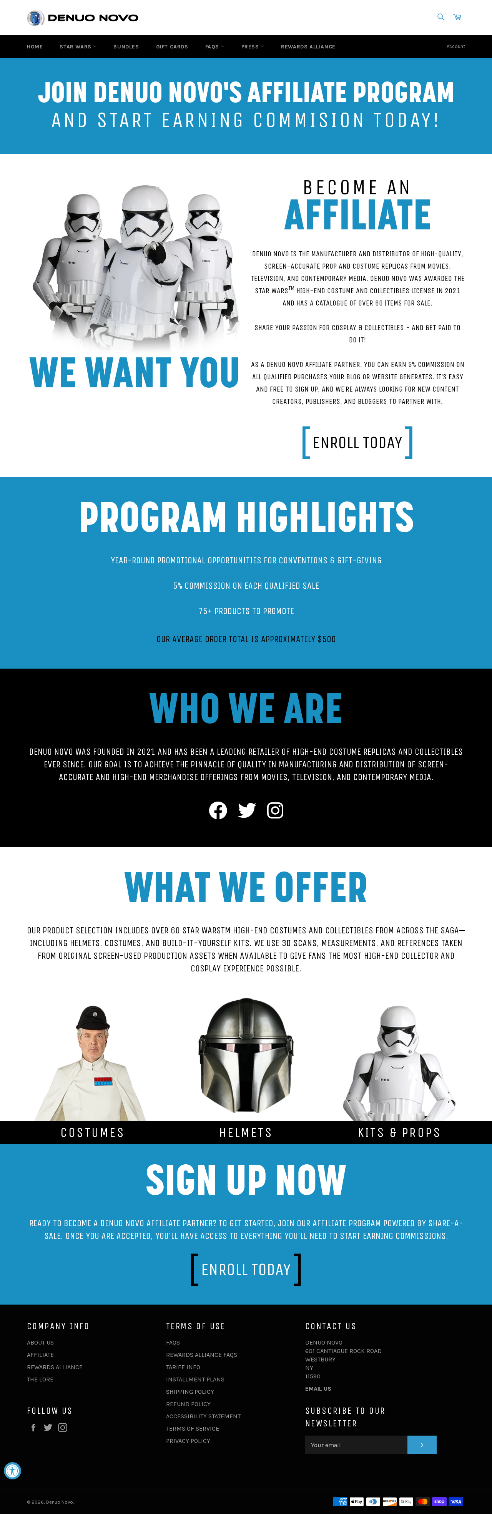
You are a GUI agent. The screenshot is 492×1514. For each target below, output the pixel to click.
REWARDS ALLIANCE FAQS (201, 1354)
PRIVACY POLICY (188, 1440)
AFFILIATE (40, 1354)
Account (456, 46)
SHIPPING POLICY (190, 1391)
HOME (35, 46)
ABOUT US (40, 1342)
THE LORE (40, 1379)
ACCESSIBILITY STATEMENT (203, 1416)
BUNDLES (126, 46)
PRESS (251, 46)
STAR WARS (76, 46)
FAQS (213, 46)
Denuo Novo (59, 1502)
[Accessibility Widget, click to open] (12, 1470)
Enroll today (357, 442)
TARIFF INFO (183, 1367)
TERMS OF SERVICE (192, 1428)
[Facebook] (218, 811)
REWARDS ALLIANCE (308, 46)
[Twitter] (247, 811)
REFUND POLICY (188, 1404)
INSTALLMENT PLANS (195, 1379)
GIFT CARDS (172, 46)
